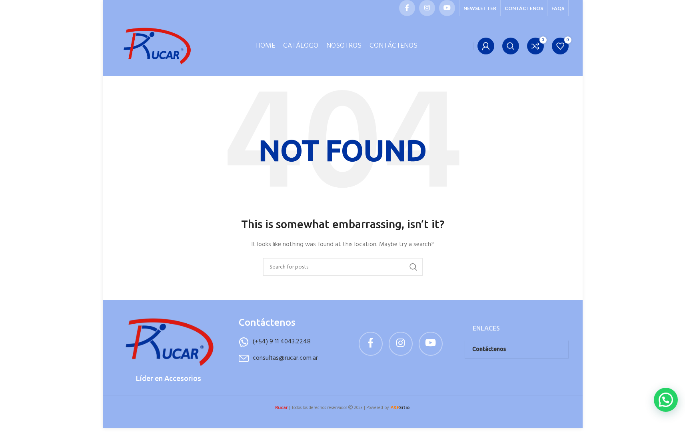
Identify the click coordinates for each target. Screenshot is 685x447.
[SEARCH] (413, 267)
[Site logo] (157, 46)
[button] (666, 400)
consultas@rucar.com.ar (285, 358)
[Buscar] (510, 46)
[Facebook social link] (407, 8)
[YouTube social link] (447, 8)
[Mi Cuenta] (485, 46)
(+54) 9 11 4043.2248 (282, 342)
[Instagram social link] (427, 8)
